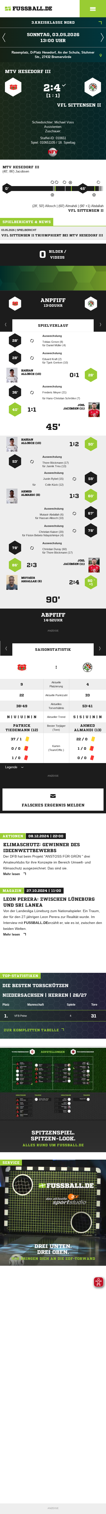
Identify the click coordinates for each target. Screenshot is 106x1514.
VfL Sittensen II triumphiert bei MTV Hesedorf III (52, 235)
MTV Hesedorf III (28, 71)
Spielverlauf (53, 325)
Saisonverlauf (100, 648)
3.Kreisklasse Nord (53, 22)
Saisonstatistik (53, 649)
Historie (6, 648)
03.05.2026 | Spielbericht (18, 230)
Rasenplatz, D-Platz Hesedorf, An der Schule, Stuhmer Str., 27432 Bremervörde (53, 55)
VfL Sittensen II (79, 105)
